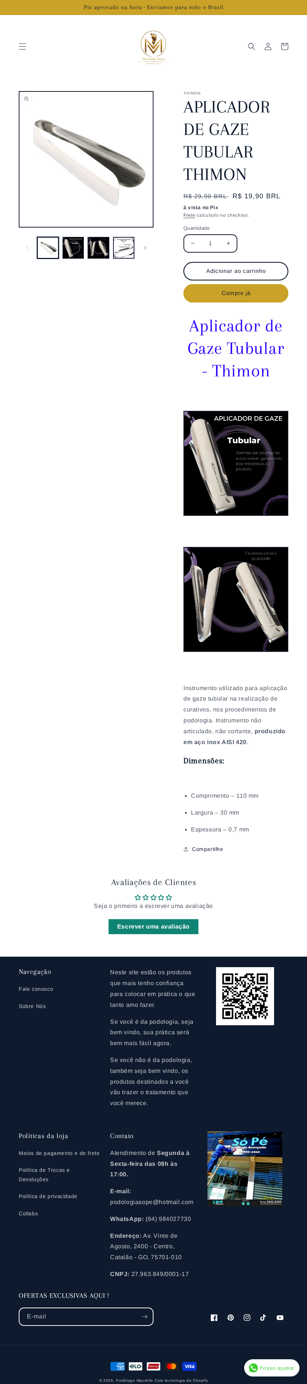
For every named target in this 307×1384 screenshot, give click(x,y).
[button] (22, 46)
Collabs (28, 1213)
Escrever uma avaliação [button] (153, 926)
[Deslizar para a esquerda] (27, 248)
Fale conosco (36, 989)
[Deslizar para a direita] (145, 248)
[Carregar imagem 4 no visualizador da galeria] (124, 248)
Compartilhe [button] (208, 849)
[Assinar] (144, 1317)
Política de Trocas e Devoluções (44, 1174)
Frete (189, 215)
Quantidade (196, 228)
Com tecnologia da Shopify (181, 1380)
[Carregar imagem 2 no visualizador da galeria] (73, 248)
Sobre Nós (32, 1006)
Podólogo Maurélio (134, 1380)
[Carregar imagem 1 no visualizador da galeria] (48, 248)
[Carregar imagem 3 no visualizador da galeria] (98, 248)
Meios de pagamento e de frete (59, 1153)
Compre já (236, 293)
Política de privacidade (48, 1196)
